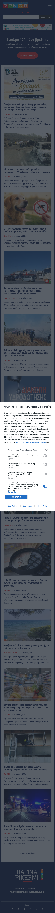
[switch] (45, 455)
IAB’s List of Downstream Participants (30, 442)
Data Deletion (13, 506)
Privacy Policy (42, 506)
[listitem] (27, 450)
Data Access (27, 506)
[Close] (50, 407)
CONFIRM (16, 497)
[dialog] (27, 456)
